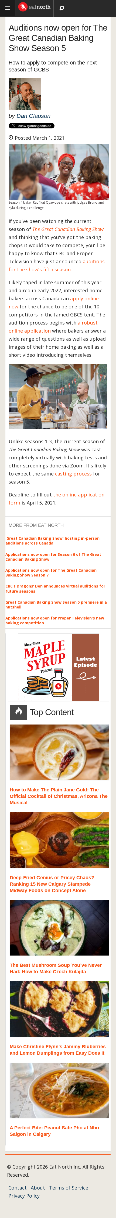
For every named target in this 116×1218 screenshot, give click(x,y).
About (38, 1187)
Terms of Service (68, 1187)
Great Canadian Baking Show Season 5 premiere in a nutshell (56, 605)
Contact (17, 1187)
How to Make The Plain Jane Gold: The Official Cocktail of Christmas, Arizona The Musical (59, 796)
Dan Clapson (33, 116)
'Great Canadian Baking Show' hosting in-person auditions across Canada (52, 541)
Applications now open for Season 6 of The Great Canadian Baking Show (53, 557)
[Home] (34, 6)
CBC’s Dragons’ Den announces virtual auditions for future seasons (55, 588)
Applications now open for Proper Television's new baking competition (54, 620)
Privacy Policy (24, 1195)
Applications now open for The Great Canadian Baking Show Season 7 (51, 573)
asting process (74, 473)
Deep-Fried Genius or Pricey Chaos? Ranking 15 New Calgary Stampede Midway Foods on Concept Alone (52, 884)
